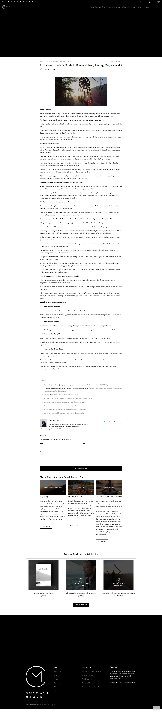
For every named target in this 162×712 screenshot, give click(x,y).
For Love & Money (75, 496)
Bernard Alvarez (45, 147)
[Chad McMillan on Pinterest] (17, 2)
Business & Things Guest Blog (91, 687)
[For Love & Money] (81, 487)
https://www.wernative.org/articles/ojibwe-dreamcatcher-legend (65, 409)
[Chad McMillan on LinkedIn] (14, 2)
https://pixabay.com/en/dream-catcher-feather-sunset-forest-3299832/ (84, 385)
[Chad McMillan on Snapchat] (20, 2)
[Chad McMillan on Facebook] (8, 2)
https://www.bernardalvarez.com (66, 395)
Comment (43, 452)
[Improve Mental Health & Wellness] (109, 487)
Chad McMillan (36, 705)
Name (42, 443)
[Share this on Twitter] (105, 421)
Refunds (56, 687)
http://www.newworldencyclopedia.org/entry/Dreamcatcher (64, 413)
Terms (55, 675)
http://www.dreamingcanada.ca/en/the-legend (60, 406)
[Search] (157, 7)
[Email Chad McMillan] (5, 2)
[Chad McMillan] (10, 7)
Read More (46, 526)
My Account (57, 671)
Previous (112, 61)
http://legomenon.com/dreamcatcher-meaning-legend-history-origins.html (68, 398)
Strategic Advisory (87, 675)
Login (152, 2)
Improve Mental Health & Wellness (109, 496)
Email (84, 443)
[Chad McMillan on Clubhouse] (2, 2)
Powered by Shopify (48, 705)
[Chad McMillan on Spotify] (23, 2)
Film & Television (87, 679)
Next (119, 61)
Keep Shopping (81, 605)
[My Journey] (53, 487)
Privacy (56, 679)
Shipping (56, 691)
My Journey (44, 496)
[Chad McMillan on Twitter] (29, 2)
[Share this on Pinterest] (115, 421)
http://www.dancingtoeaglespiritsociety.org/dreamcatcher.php (65, 402)
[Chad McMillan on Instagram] (11, 2)
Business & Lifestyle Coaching (91, 671)
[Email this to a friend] (120, 421)
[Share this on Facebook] (110, 421)
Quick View (43, 580)
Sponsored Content (88, 683)
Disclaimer (57, 683)
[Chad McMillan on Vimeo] (32, 2)
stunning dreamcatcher (83, 353)
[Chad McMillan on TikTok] (26, 2)
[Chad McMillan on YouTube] (35, 2)
